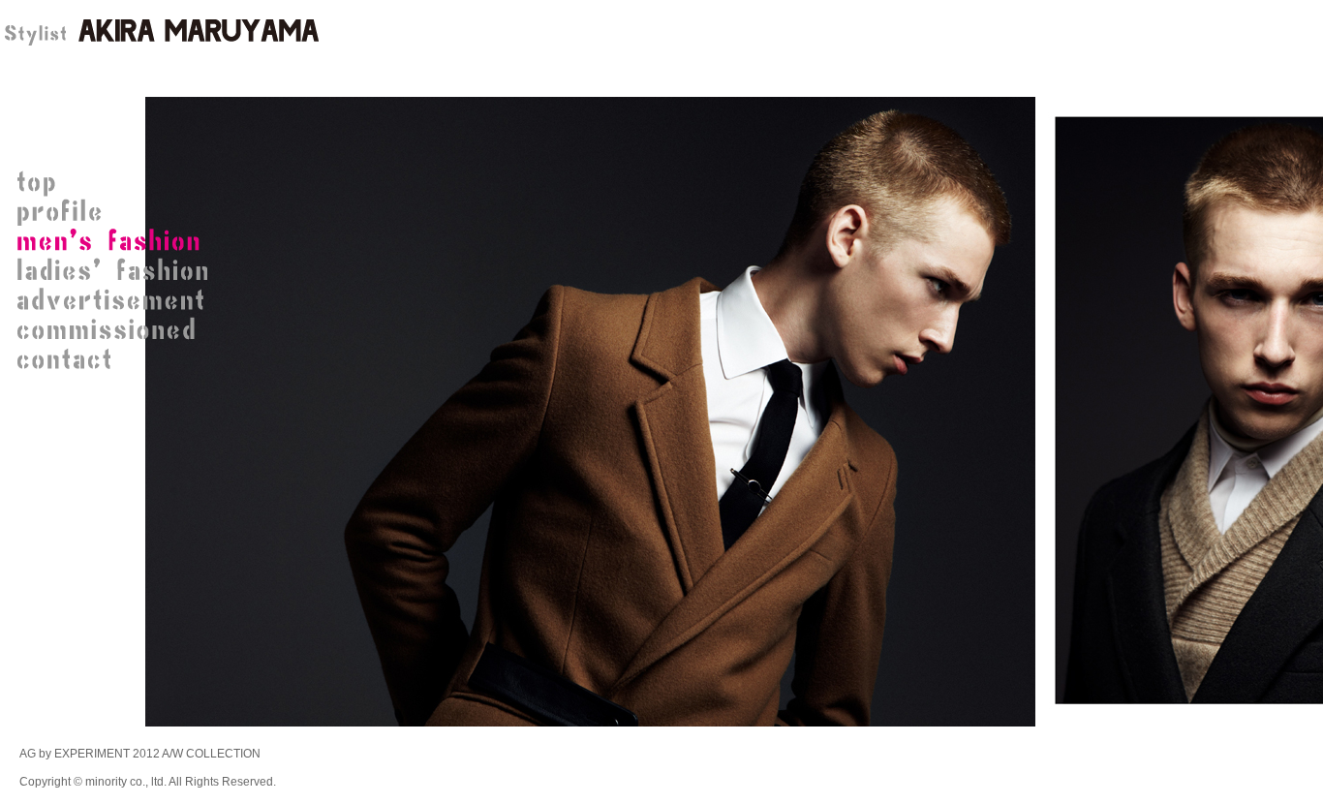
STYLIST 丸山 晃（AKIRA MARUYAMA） (160, 33)
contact (116, 358)
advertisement (116, 300)
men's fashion (116, 242)
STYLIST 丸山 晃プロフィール (116, 213)
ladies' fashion (116, 271)
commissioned (116, 329)
